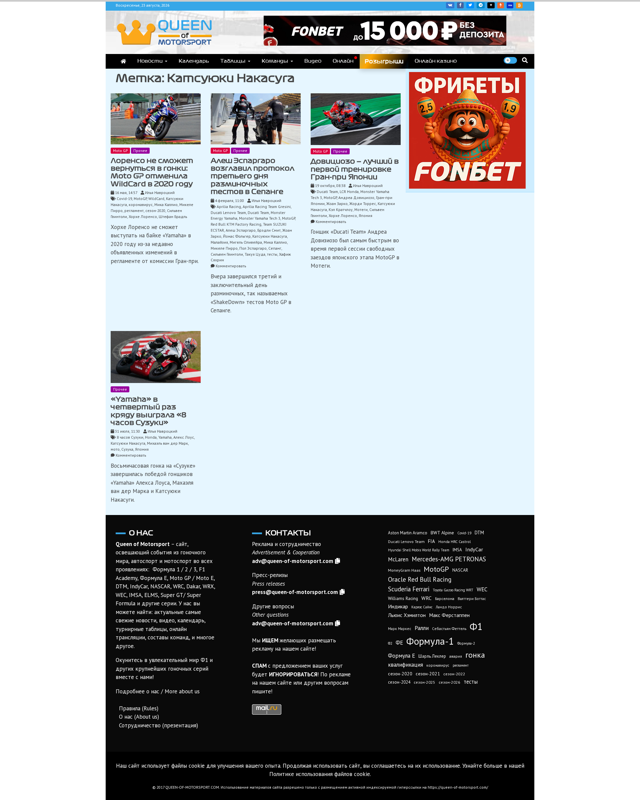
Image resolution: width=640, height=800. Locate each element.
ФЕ (399, 642)
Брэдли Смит (269, 230)
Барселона (444, 598)
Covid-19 (124, 198)
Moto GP (120, 150)
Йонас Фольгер (237, 236)
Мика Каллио (166, 204)
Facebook (460, 5)
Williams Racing (403, 598)
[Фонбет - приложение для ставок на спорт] (385, 43)
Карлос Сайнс (421, 607)
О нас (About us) (139, 716)
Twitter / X (470, 5)
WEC (482, 589)
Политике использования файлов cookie (319, 774)
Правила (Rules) (138, 708)
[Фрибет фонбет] (467, 186)
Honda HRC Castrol (454, 541)
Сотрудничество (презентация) (158, 725)
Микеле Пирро (224, 248)
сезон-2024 (399, 682)
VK (450, 5)
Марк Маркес (399, 628)
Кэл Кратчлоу (341, 209)
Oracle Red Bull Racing (419, 579)
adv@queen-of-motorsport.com (292, 561)
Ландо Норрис (449, 606)
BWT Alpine (442, 533)
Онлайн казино (436, 61)
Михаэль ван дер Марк (167, 443)
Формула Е (401, 655)
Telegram (481, 5)
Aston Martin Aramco (407, 533)
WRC (426, 598)
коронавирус (141, 204)
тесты (272, 254)
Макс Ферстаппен (449, 615)
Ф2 (390, 643)
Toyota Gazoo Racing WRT (453, 590)
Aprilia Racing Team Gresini (267, 206)
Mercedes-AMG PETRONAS (449, 559)
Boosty (500, 5)
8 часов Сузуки (130, 437)
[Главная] (123, 61)
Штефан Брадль (173, 216)
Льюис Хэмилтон (407, 615)
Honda (151, 437)
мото (115, 449)
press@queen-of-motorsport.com (295, 592)
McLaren (398, 559)
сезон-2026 (449, 682)
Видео (312, 61)
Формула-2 (466, 643)
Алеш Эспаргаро (241, 230)
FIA (431, 541)
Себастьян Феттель (449, 628)
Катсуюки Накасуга (269, 236)
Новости (150, 61)
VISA (510, 5)
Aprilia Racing (229, 206)
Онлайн (343, 61)
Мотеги (361, 209)
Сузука (127, 449)
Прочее (140, 150)
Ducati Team (258, 212)
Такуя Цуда (255, 254)
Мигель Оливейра (246, 242)
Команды (275, 61)
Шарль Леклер (432, 656)
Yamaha (165, 437)
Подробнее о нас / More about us (158, 691)
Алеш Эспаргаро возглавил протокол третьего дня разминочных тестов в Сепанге (252, 176)
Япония (365, 215)
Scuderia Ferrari (408, 589)
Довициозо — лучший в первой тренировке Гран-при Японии (355, 169)
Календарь (194, 61)
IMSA (457, 550)
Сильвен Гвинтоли (227, 254)
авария (455, 656)
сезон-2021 (428, 674)
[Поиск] (525, 60)
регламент (134, 210)
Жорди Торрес (362, 203)
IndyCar (474, 549)
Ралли (422, 628)
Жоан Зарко (337, 203)
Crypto (519, 5)
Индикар (398, 606)
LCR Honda (349, 191)
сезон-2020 (155, 210)
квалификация (405, 664)
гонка (475, 654)
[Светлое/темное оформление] (510, 60)
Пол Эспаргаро (253, 248)
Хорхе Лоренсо (143, 216)
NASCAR (460, 570)
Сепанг (274, 248)
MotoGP (140, 198)
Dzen (491, 5)
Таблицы (233, 61)
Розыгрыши (384, 61)
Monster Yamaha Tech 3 (259, 218)
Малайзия (219, 242)
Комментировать (231, 265)
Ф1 (476, 626)
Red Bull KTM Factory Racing (236, 224)
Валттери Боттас (472, 598)
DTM (479, 532)
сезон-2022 (454, 673)
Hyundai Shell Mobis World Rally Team (418, 550)
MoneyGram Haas (404, 570)
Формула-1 (430, 641)
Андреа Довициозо (356, 197)
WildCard (156, 198)
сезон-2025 (424, 682)
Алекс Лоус (183, 437)
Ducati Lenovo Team (228, 212)
